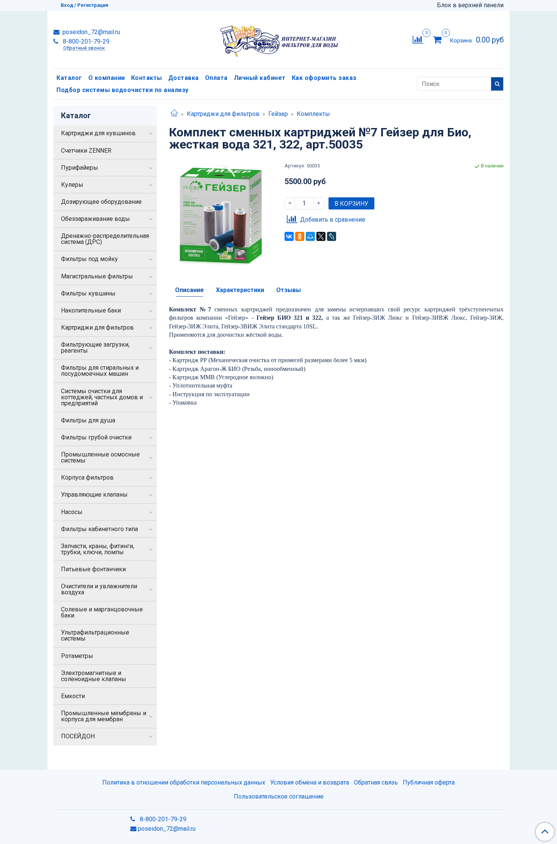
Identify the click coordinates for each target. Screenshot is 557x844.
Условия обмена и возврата (309, 782)
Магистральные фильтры (97, 276)
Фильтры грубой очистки (96, 437)
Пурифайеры (79, 167)
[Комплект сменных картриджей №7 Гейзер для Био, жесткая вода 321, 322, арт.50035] (220, 213)
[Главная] (174, 113)
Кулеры (72, 184)
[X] (320, 236)
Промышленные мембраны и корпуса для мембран (103, 716)
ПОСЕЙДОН (78, 736)
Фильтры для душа (88, 420)
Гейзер (278, 113)
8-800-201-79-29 (85, 41)
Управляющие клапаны (94, 494)
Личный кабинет (260, 77)
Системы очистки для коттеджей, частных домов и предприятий (102, 397)
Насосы (72, 512)
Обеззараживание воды (95, 218)
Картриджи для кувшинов (98, 133)
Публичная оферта (429, 782)
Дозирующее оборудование (101, 201)
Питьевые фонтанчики (93, 569)
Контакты (146, 77)
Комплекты (313, 113)
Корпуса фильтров (87, 477)
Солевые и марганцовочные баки (102, 612)
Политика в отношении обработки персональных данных (183, 782)
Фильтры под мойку (89, 259)
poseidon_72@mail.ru (90, 32)
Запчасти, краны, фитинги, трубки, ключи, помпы (97, 549)
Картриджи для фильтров (223, 113)
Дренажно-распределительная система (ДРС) (105, 238)
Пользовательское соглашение (279, 796)
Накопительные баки (91, 310)
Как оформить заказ (324, 77)
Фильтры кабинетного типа (99, 529)
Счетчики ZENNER (86, 150)
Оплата (216, 77)
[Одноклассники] (299, 236)
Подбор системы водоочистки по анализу (122, 90)
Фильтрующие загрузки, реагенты (95, 347)
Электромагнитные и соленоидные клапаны (93, 676)
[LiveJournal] (331, 236)
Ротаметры (77, 656)
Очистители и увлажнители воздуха (99, 589)
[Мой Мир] (310, 236)
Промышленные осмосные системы (100, 457)
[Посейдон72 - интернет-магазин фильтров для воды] (278, 38)
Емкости (73, 696)
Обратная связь (376, 782)
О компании (106, 77)
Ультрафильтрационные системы (95, 635)
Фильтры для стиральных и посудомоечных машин (100, 370)
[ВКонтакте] (289, 236)
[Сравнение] (418, 39)
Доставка (183, 77)
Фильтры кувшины (88, 293)
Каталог (69, 77)
